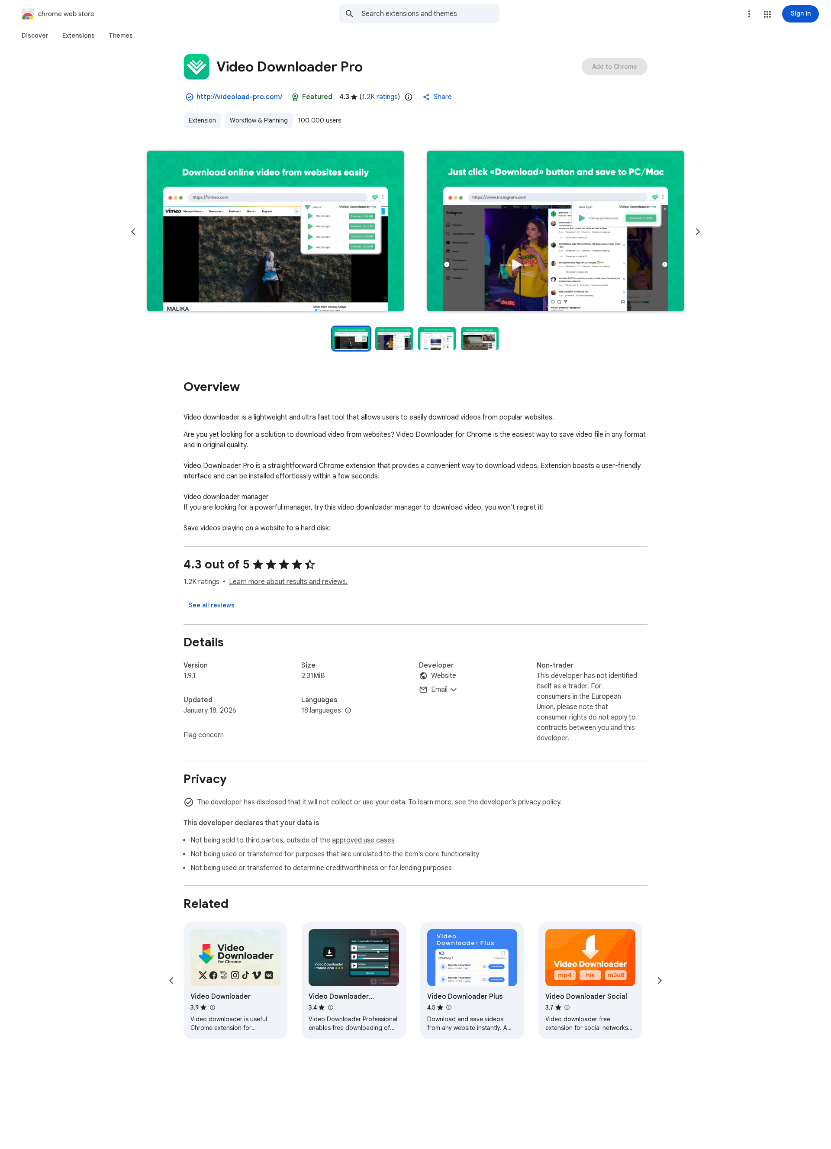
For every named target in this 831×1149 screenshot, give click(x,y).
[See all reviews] (212, 605)
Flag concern (204, 735)
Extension (202, 120)
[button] (767, 14)
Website (443, 675)
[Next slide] (697, 231)
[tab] (35, 35)
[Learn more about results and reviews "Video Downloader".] (212, 1007)
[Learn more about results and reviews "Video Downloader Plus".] (448, 1007)
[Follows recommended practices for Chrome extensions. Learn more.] (295, 97)
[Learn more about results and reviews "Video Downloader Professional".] (330, 1007)
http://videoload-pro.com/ (239, 97)
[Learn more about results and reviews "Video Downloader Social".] (567, 1007)
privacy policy (539, 802)
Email (439, 689)
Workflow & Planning (259, 120)
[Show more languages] (348, 711)
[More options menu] (749, 14)
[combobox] (430, 14)
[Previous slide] (133, 231)
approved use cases (363, 840)
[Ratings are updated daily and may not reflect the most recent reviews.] (408, 97)
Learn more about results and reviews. (288, 582)
